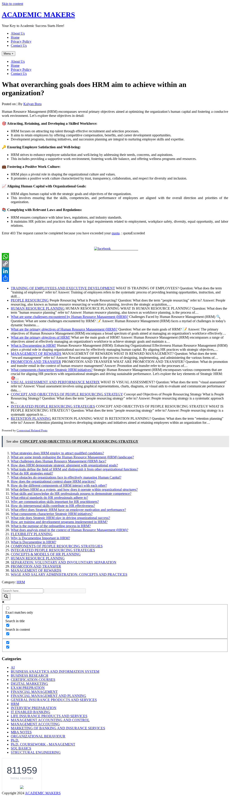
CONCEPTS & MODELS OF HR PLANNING (46, 554)
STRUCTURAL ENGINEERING (36, 752)
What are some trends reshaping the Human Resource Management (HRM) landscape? (72, 457)
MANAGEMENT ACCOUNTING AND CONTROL (50, 720)
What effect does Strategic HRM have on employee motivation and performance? (68, 510)
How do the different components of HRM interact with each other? (59, 485)
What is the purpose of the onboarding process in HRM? (51, 526)
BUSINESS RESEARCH (29, 675)
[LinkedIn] (115, 271)
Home (15, 37)
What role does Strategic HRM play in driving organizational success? (60, 518)
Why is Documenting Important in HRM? (40, 538)
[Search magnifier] (6, 596)
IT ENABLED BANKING (30, 712)
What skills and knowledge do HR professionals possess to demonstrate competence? (71, 493)
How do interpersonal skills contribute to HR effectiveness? (53, 506)
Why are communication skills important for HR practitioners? (55, 502)
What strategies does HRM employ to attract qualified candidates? (57, 453)
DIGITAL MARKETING (29, 684)
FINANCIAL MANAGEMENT (34, 692)
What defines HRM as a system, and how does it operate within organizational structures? (74, 489)
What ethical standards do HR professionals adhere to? (49, 498)
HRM (21, 582)
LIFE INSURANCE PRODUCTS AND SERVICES (49, 716)
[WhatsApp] (115, 256)
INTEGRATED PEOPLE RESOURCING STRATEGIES (53, 550)
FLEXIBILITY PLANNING (32, 534)
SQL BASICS (21, 748)
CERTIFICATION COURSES (33, 680)
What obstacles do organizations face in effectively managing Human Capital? (66, 477)
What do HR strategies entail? (32, 473)
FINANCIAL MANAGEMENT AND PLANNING (48, 696)
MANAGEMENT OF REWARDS (36, 570)
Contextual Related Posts (32, 430)
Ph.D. (15, 740)
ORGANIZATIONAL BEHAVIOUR (38, 736)
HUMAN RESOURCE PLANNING (38, 558)
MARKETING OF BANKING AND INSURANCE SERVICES (58, 728)
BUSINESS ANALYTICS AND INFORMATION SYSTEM (55, 671)
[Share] (115, 278)
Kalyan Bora (32, 104)
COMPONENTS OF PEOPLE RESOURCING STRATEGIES (57, 546)
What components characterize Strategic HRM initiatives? (52, 514)
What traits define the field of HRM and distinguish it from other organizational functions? (74, 469)
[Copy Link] (115, 263)
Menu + (8, 53)
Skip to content (12, 4)
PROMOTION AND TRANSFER (36, 566)
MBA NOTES (21, 732)
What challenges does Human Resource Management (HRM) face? (58, 461)
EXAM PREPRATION (28, 688)
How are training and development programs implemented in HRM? (59, 522)
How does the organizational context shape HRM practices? (53, 481)
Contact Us (19, 45)
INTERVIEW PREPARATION (33, 708)
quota (115, 233)
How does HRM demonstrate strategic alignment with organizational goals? (64, 465)
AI (13, 667)
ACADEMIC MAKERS (38, 15)
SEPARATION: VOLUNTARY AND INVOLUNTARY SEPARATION (63, 562)
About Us (18, 33)
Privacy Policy (21, 41)
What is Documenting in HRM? (33, 542)
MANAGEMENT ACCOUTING (35, 724)
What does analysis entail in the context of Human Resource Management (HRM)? (69, 530)
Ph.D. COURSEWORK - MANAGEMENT (43, 744)
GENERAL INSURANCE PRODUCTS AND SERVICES (54, 700)
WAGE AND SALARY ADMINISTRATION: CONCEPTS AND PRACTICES (69, 574)
